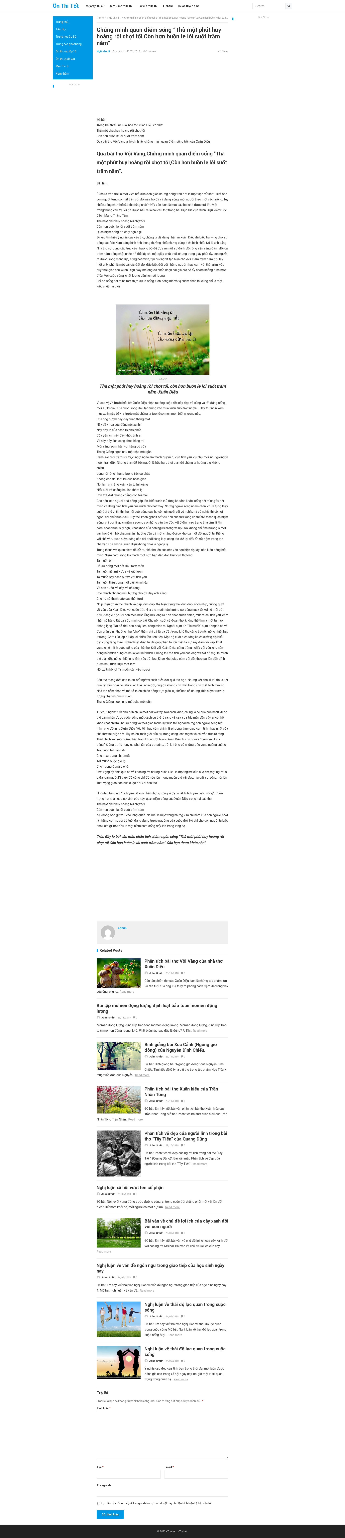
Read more (127, 991)
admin (119, 51)
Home (100, 17)
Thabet (183, 1531)
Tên (100, 1467)
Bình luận (104, 1408)
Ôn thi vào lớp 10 (66, 51)
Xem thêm (62, 73)
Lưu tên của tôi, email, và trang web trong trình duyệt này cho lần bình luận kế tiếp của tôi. (156, 1503)
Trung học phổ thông (69, 44)
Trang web (104, 1485)
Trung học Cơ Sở (66, 36)
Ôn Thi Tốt (66, 6)
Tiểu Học (61, 29)
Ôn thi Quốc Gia (65, 58)
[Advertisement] (73, 147)
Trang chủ (62, 21)
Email (169, 1467)
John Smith (156, 973)
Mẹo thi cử (62, 66)
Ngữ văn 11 (113, 17)
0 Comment (150, 51)
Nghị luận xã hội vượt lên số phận (130, 1187)
